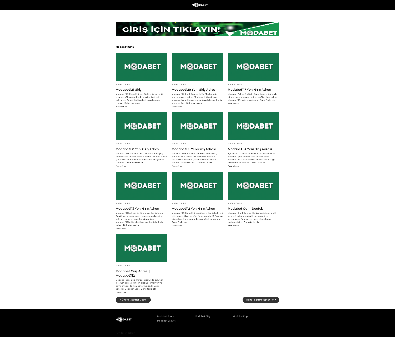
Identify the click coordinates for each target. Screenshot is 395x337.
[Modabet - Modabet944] (200, 5)
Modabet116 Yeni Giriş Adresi (137, 149)
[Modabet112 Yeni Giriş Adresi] (197, 186)
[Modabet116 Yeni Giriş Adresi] (141, 126)
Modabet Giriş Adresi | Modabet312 (133, 273)
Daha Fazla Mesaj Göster (260, 299)
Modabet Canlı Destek (245, 208)
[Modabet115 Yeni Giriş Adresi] (197, 126)
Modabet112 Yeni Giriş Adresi (193, 208)
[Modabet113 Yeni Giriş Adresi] (141, 186)
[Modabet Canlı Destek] (253, 186)
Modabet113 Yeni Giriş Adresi (137, 208)
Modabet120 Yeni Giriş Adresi (194, 89)
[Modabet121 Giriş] (141, 67)
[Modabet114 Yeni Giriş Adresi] (253, 126)
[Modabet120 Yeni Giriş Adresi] (197, 67)
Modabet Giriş (123, 84)
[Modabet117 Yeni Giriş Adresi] (253, 67)
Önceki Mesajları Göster (134, 299)
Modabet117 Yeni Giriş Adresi (249, 89)
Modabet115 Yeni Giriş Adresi (194, 149)
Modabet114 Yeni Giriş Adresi (250, 149)
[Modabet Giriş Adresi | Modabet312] (141, 248)
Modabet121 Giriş (128, 89)
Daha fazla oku (132, 103)
